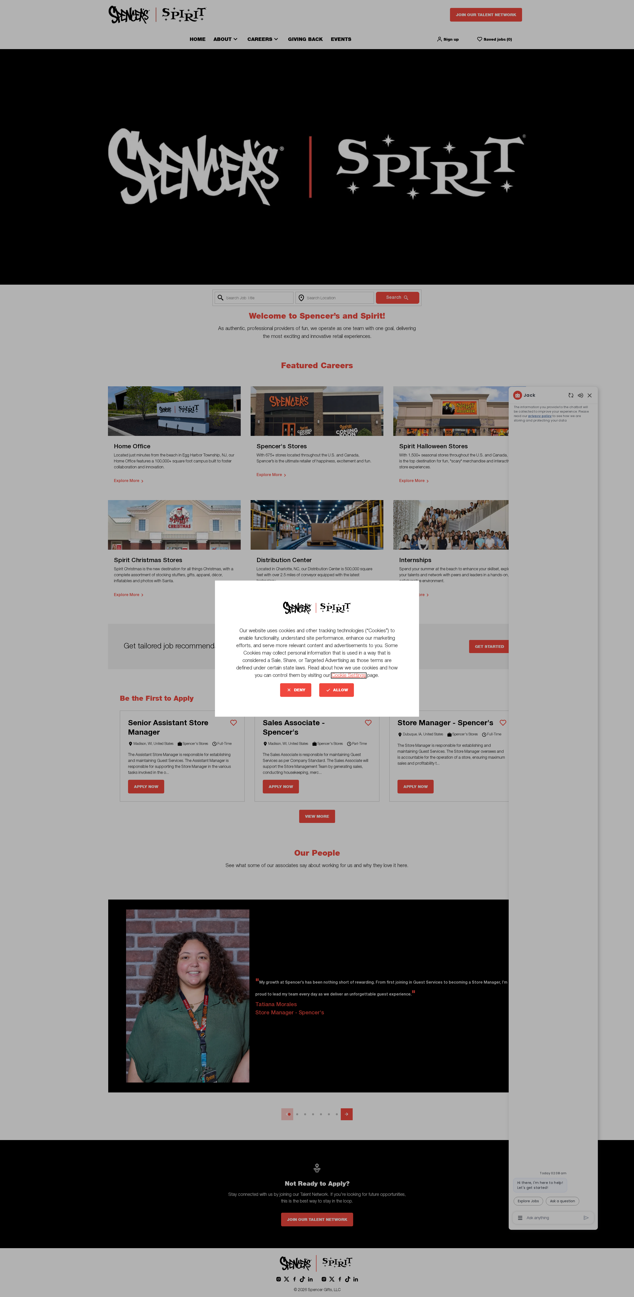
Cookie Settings (349, 675)
